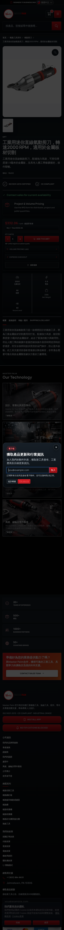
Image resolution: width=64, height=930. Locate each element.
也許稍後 (12, 481)
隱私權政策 (24, 481)
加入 (53, 470)
